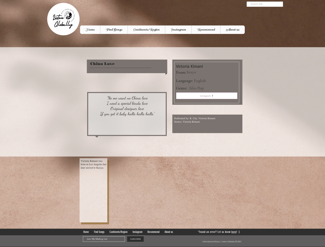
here (233, 232)
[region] (127, 115)
